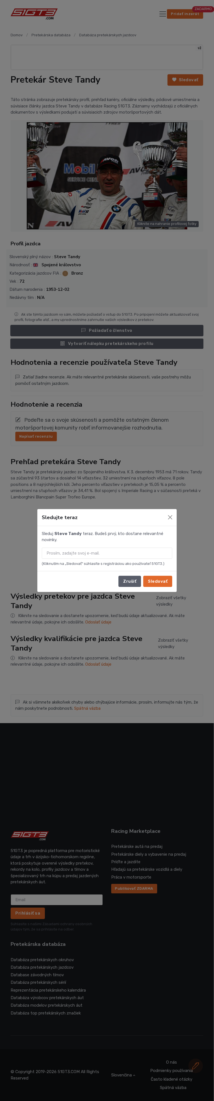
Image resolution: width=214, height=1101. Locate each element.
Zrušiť (129, 581)
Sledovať (157, 581)
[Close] (170, 517)
